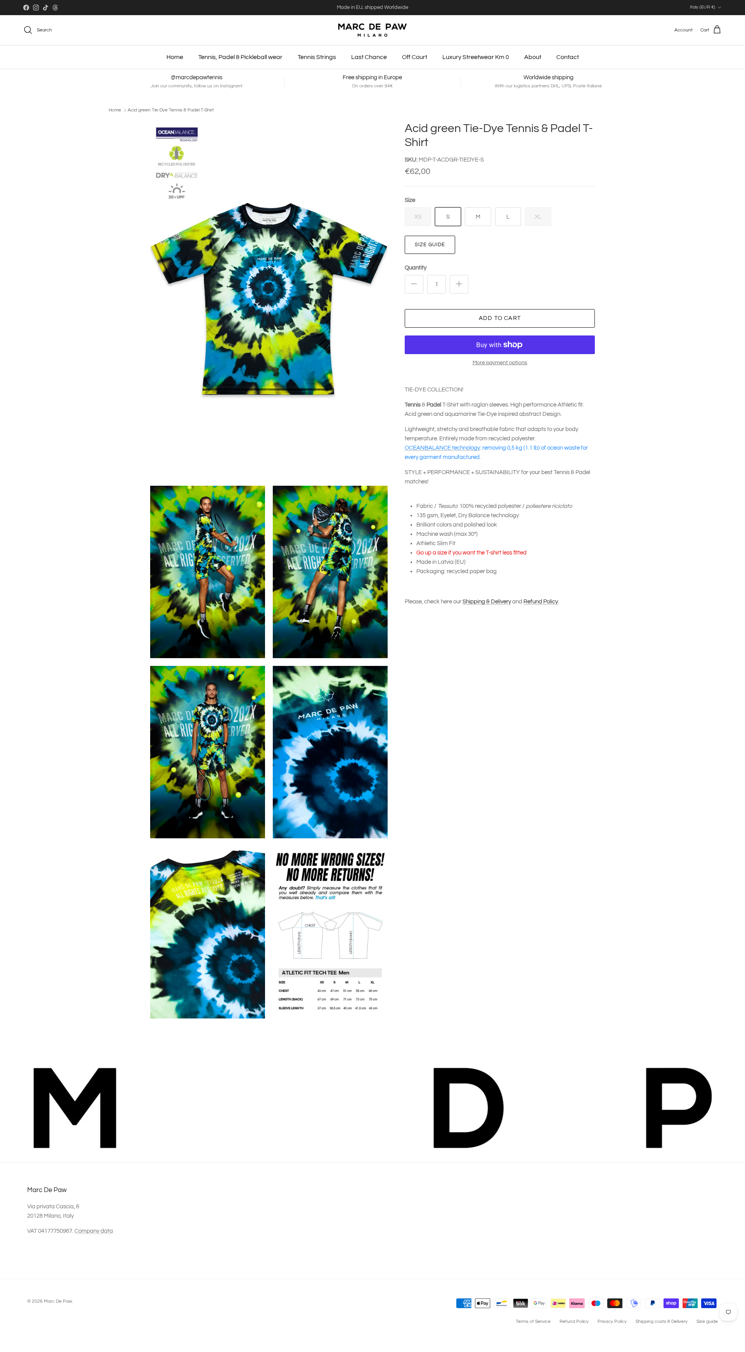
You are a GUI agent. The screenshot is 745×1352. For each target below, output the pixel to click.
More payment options (500, 362)
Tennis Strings (317, 57)
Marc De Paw (58, 1301)
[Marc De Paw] (372, 30)
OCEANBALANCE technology (442, 448)
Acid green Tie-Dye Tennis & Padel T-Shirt (171, 110)
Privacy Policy (612, 1321)
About (532, 57)
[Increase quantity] (459, 284)
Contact (567, 57)
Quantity (415, 268)
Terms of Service (533, 1321)
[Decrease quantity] (414, 284)
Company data (93, 1231)
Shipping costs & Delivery (662, 1321)
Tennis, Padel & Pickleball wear (240, 57)
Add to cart (500, 318)
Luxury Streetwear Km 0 (475, 57)
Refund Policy (540, 602)
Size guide (430, 244)
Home (174, 57)
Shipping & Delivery (487, 602)
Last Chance (369, 57)
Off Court (414, 57)
